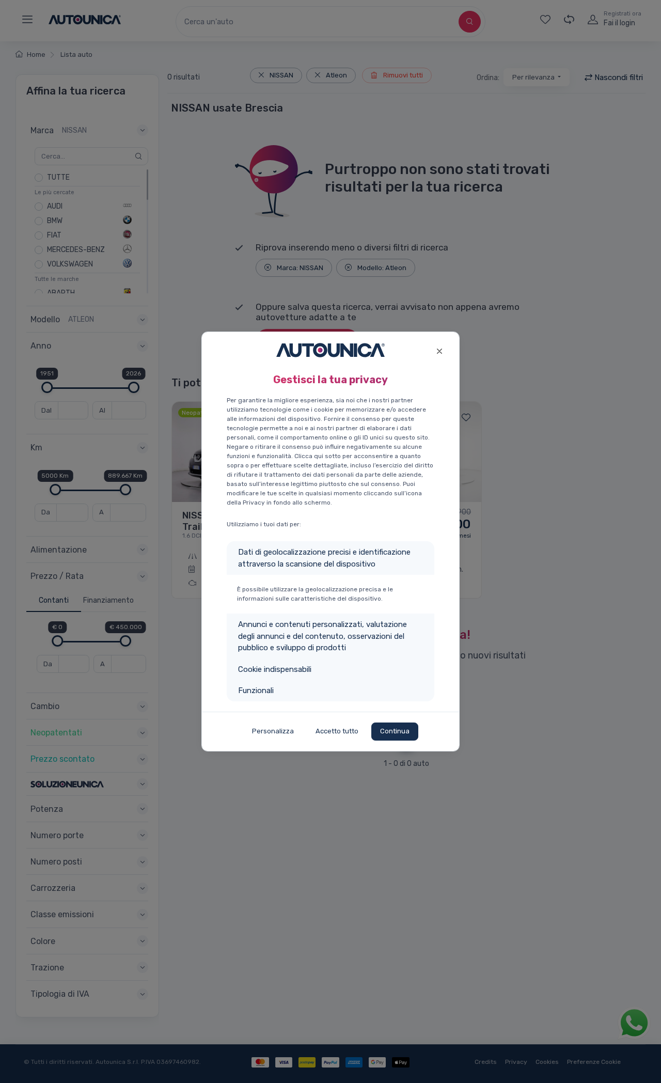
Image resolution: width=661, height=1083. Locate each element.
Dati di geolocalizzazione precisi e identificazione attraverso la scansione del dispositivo (324, 558)
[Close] (439, 349)
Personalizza (273, 731)
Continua (395, 731)
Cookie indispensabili (274, 669)
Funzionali (256, 690)
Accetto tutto (337, 731)
